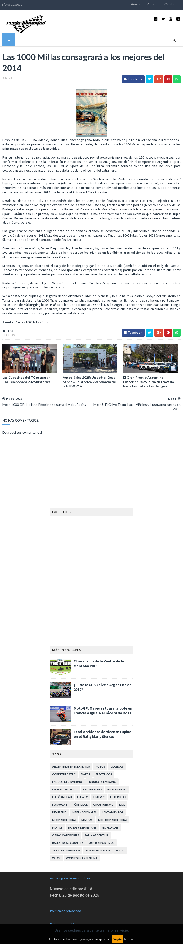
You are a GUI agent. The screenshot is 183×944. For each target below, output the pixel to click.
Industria (59, 812)
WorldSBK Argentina (81, 858)
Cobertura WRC (64, 774)
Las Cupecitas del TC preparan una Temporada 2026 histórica (26, 379)
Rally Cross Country (67, 842)
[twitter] (163, 19)
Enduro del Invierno (67, 781)
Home (135, 4)
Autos (100, 766)
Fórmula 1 (59, 804)
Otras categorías (65, 835)
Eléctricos (104, 774)
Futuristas (118, 797)
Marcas (87, 819)
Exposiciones (92, 789)
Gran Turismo (103, 804)
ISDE (122, 804)
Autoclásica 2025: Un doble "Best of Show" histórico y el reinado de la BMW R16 (89, 381)
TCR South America (66, 850)
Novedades (110, 827)
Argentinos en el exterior (71, 766)
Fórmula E (80, 804)
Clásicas (8, 335)
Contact (170, 4)
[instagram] (178, 19)
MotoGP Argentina (112, 819)
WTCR (56, 858)
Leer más (129, 939)
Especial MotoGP (64, 789)
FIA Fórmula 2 (117, 789)
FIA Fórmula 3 (62, 797)
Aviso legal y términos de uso (71, 878)
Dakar (85, 774)
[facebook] (155, 19)
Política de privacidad (65, 911)
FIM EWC (99, 797)
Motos (57, 827)
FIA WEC (82, 797)
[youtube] (170, 19)
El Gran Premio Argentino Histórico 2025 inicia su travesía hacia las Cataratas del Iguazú (148, 381)
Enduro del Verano (102, 781)
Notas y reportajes (82, 827)
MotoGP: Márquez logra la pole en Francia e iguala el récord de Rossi (103, 710)
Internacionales (84, 812)
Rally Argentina (96, 835)
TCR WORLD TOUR (98, 850)
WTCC (120, 850)
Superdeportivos (101, 842)
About (152, 4)
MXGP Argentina (64, 819)
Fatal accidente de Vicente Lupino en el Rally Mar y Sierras (103, 734)
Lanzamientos (112, 812)
